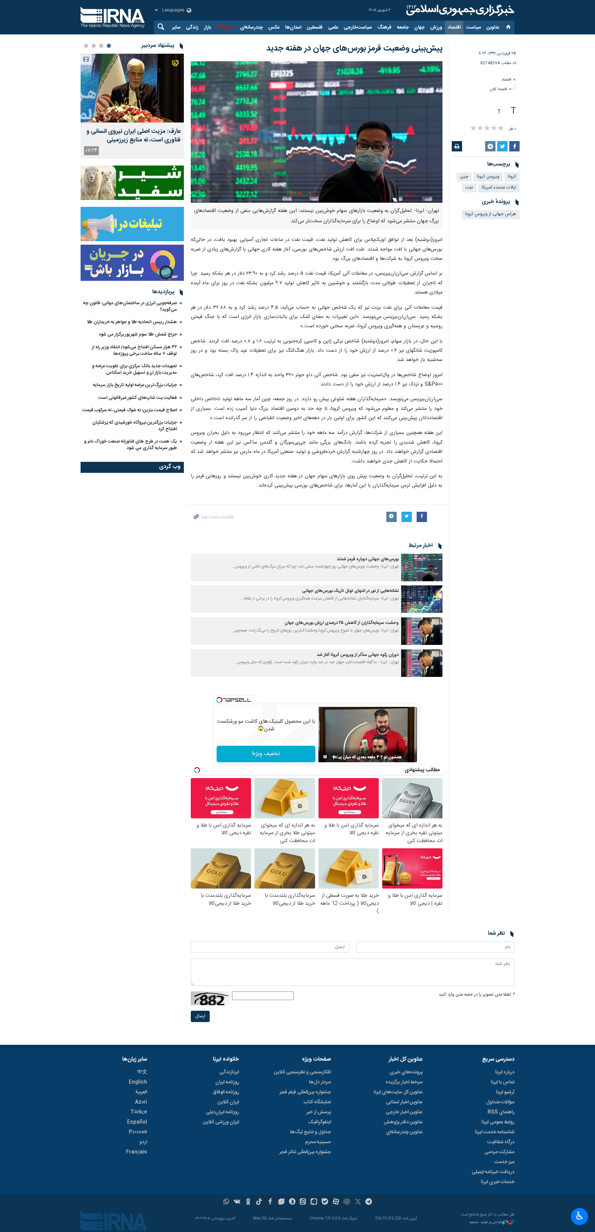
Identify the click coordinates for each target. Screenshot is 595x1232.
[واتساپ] (226, 1202)
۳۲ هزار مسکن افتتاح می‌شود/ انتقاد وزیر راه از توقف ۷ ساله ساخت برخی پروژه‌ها (134, 350)
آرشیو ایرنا (505, 1092)
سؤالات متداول (500, 1102)
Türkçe (139, 1112)
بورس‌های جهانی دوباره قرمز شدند (368, 559)
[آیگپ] (314, 1202)
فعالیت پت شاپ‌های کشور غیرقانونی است (137, 398)
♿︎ (580, 1216)
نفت (469, 187)
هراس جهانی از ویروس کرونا (490, 214)
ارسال (200, 1016)
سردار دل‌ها (320, 1082)
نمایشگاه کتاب (317, 1102)
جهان (419, 27)
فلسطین (315, 27)
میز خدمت (504, 1162)
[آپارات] (336, 1202)
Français (136, 1152)
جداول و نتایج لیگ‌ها (310, 1132)
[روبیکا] (347, 1202)
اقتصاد (454, 27)
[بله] (325, 1202)
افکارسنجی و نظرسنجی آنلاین (302, 1072)
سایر (176, 27)
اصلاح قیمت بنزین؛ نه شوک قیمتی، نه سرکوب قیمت (129, 410)
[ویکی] (237, 1202)
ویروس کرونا (488, 176)
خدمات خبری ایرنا (497, 1182)
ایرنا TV (223, 27)
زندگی (192, 27)
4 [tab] (86, 46)
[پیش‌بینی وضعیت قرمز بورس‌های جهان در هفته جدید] (316, 132)
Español (137, 1122)
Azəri (141, 1102)
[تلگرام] (369, 1202)
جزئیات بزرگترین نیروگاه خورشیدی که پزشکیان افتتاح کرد (134, 426)
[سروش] (292, 1202)
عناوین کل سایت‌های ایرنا (398, 1092)
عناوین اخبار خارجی (404, 1112)
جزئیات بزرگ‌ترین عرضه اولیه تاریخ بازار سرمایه (135, 385)
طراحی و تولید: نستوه (486, 1222)
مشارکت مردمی (499, 1152)
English (138, 1082)
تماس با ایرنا (502, 1082)
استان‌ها (293, 27)
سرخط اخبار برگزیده (404, 1082)
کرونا (512, 176)
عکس (274, 27)
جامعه (403, 27)
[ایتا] (303, 1202)
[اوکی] (248, 1202)
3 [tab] (94, 46)
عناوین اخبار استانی (404, 1102)
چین (464, 176)
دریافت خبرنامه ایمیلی (493, 1172)
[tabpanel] (132, 106)
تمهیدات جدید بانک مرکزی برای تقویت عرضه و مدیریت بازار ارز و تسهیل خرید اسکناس (134, 369)
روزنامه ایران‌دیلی (222, 1112)
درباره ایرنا (504, 1072)
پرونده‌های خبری (405, 1072)
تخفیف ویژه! (266, 753)
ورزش (436, 27)
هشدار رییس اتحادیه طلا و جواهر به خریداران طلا (132, 322)
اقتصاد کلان (498, 89)
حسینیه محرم (318, 1142)
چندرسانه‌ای (251, 27)
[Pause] (325, 757)
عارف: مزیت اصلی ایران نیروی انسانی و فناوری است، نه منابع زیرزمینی (133, 136)
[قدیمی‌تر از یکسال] (421, 567)
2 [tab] (101, 46)
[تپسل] (219, 700)
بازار (207, 27)
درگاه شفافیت (500, 1142)
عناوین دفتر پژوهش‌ (403, 1122)
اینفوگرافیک (319, 1122)
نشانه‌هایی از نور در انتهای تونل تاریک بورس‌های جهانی (350, 591)
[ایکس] (358, 1202)
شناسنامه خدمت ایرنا (494, 1132)
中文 (142, 1072)
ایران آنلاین (228, 1102)
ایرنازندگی (229, 1072)
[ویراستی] (281, 1202)
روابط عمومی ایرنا (497, 1122)
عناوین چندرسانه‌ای (404, 1132)
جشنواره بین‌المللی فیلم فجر (305, 1092)
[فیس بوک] (270, 1202)
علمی (333, 27)
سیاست (473, 27)
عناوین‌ (493, 27)
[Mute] (335, 757)
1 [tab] (109, 46)
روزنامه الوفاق (226, 1092)
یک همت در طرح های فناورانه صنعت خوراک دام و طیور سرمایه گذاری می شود (130, 445)
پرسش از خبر (318, 1112)
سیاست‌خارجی (358, 27)
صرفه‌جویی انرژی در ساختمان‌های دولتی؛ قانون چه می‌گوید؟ (130, 306)
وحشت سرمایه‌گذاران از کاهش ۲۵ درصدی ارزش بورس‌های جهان (341, 623)
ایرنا (459, 10)
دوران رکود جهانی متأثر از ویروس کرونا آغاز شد (357, 655)
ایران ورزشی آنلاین (221, 1122)
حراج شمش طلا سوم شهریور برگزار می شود (138, 334)
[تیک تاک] (259, 1202)
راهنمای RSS (501, 1112)
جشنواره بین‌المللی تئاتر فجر (305, 1152)
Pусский (138, 1132)
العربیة (141, 1092)
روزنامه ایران (227, 1082)
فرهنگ (384, 27)
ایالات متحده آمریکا (499, 187)
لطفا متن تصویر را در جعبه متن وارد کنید (476, 994)
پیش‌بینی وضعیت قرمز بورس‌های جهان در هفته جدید (354, 48)
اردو (143, 1142)
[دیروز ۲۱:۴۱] (132, 88)
